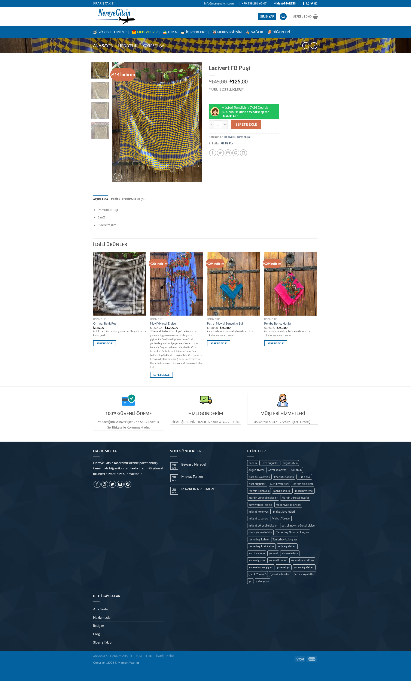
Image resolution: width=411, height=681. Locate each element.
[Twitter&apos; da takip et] (311, 3)
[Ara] (283, 16)
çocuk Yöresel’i (258, 574)
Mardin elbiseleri (302, 483)
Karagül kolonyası (259, 477)
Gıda (172, 32)
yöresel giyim (257, 560)
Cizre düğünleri (270, 463)
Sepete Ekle (246, 124)
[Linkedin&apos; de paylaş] (243, 152)
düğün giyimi (256, 470)
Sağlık (257, 32)
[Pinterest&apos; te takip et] (127, 484)
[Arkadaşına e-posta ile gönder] (228, 152)
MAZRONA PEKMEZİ (197, 489)
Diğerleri (281, 32)
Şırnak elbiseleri (280, 574)
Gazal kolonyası (277, 470)
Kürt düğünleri (257, 483)
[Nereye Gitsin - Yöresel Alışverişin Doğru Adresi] (114, 16)
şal (250, 581)
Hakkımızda (101, 617)
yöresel (273, 553)
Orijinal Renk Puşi (105, 323)
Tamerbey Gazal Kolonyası (292, 532)
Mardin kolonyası (259, 491)
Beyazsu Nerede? (193, 464)
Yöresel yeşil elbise (302, 560)
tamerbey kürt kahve (261, 546)
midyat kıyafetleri (284, 511)
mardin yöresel (304, 491)
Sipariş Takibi (102, 642)
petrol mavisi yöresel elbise (298, 525)
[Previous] (119, 122)
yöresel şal (283, 567)
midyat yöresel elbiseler (263, 525)
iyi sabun (296, 470)
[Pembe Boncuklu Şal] (290, 284)
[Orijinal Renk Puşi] (119, 284)
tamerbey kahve (259, 539)
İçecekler (195, 32)
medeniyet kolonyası (288, 504)
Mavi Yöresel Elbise (163, 323)
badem (253, 463)
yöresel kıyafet (278, 560)
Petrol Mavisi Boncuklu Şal (225, 323)
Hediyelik (146, 32)
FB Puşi (229, 143)
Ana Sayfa (103, 45)
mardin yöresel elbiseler (263, 497)
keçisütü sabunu (284, 477)
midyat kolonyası (259, 511)
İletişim (98, 625)
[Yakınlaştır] (117, 177)
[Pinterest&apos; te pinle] (235, 152)
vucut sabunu (257, 553)
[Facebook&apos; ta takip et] (303, 3)
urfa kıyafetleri (287, 546)
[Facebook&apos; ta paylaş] (212, 152)
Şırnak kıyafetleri (304, 574)
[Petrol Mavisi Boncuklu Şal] (233, 284)
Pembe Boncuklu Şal (278, 323)
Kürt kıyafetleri (279, 483)
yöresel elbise (289, 553)
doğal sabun (290, 463)
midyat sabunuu (258, 518)
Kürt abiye (304, 477)
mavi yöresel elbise (260, 504)
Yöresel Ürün (111, 32)
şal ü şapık (262, 581)
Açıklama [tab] (100, 199)
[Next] (195, 122)
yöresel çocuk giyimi (261, 567)
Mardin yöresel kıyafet (295, 497)
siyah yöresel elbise (260, 532)
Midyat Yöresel (281, 518)
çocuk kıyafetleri (304, 567)
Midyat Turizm (192, 476)
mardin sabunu (282, 491)
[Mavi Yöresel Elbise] (176, 284)
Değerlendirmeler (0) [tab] (127, 199)
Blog (96, 634)
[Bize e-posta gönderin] (315, 3)
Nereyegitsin (229, 32)
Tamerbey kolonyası (285, 539)
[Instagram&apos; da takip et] (307, 3)
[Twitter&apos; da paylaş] (220, 152)
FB (222, 143)
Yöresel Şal (154, 45)
